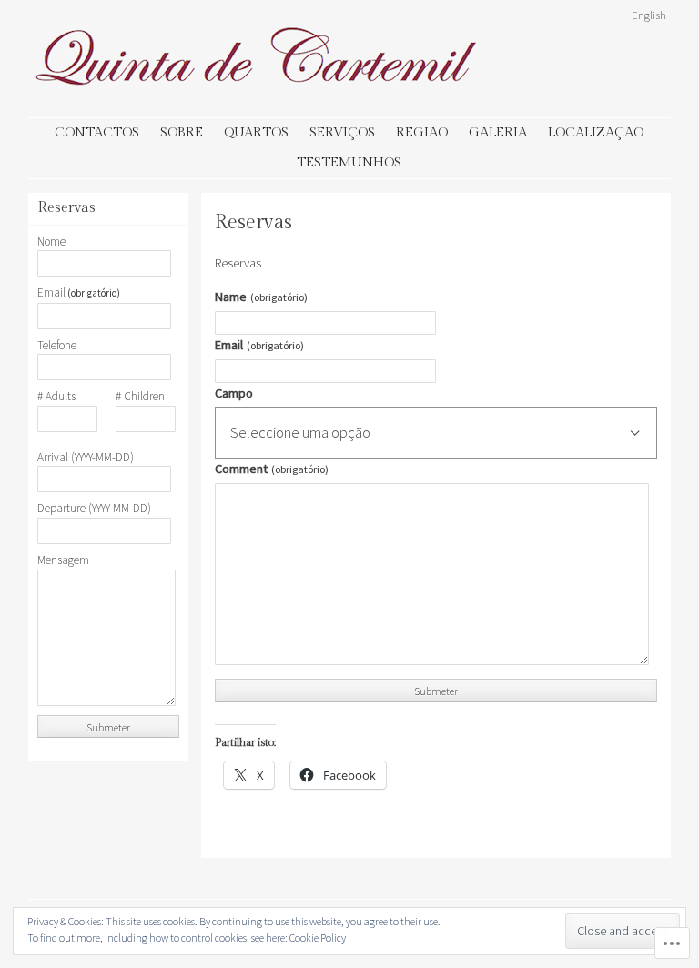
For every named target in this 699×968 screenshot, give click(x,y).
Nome (51, 242)
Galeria (498, 132)
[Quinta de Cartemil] (255, 93)
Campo (234, 393)
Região (422, 132)
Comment (271, 468)
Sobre (181, 132)
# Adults (56, 396)
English (649, 14)
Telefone (56, 345)
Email (259, 345)
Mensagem (63, 560)
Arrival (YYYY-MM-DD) (85, 457)
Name (261, 296)
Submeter (436, 691)
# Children (140, 396)
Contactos (97, 132)
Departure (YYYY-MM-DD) (94, 508)
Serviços (342, 132)
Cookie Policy (317, 937)
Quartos (256, 132)
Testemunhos (349, 162)
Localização (595, 132)
